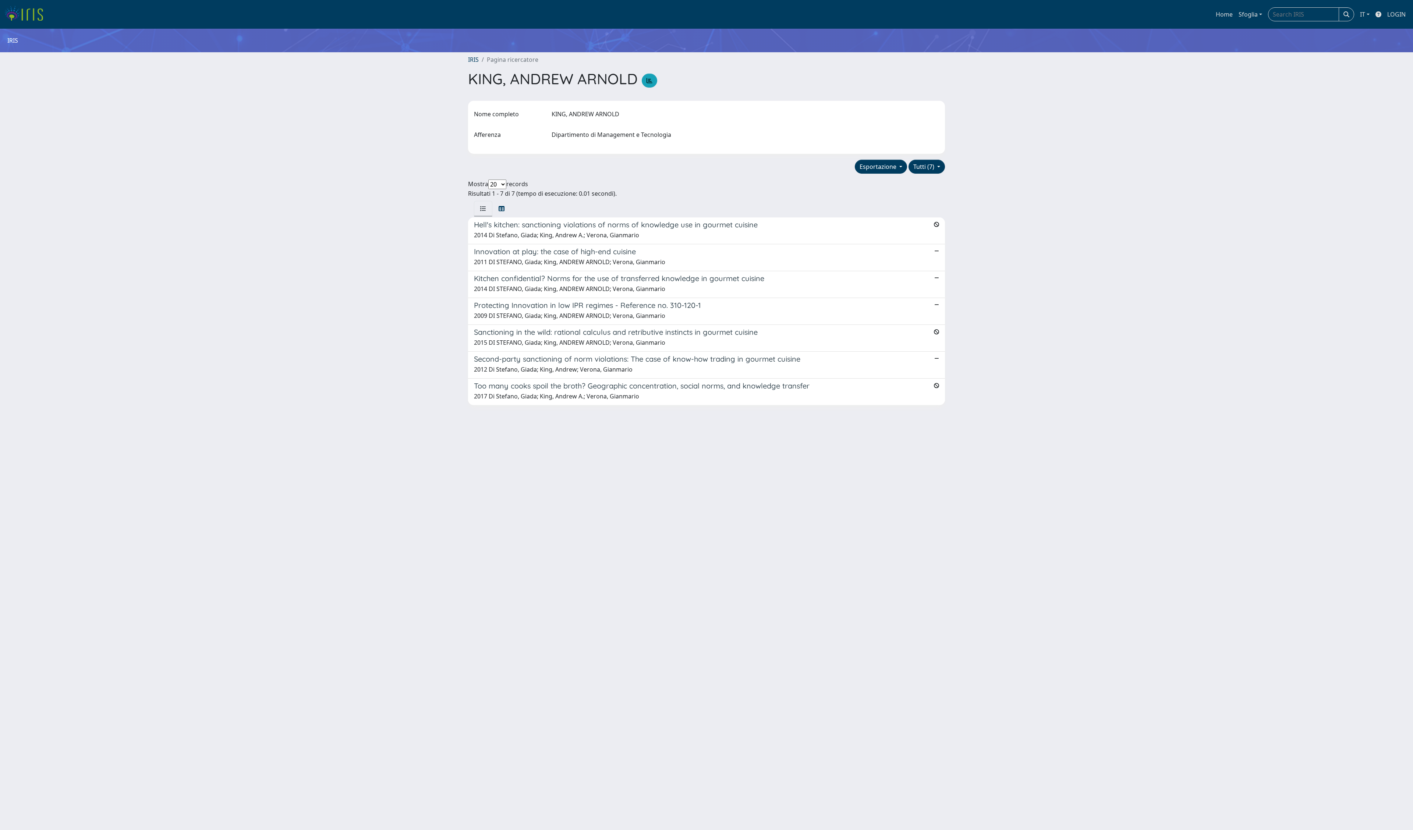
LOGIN (1396, 14)
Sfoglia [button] (1248, 14)
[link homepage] (26, 14)
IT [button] (1362, 14)
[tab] (483, 208)
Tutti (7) (924, 167)
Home (1224, 14)
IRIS (473, 60)
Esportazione (879, 167)
